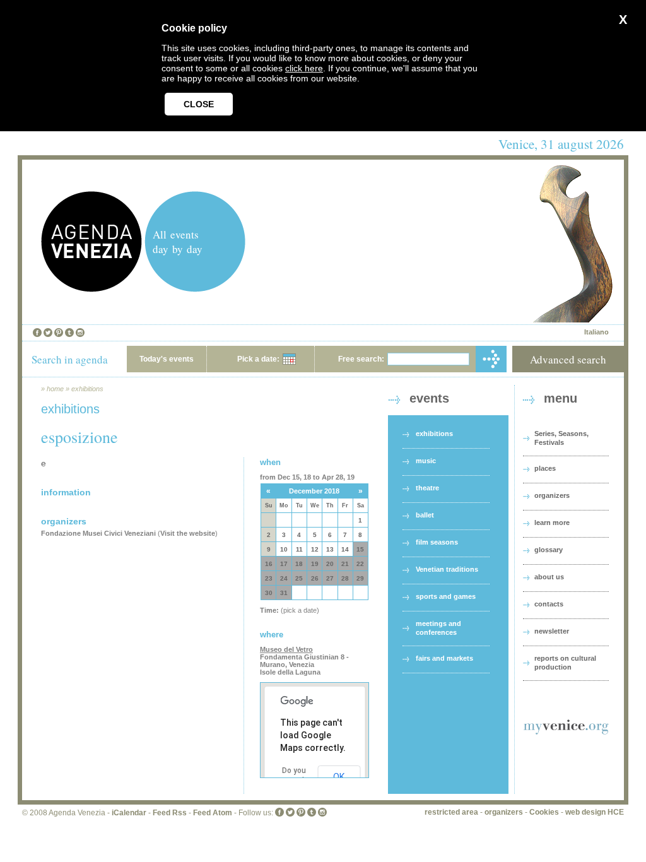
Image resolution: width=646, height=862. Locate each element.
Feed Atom (212, 812)
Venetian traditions (447, 569)
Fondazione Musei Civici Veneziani (98, 533)
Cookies (544, 812)
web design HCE (594, 812)
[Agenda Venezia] (91, 288)
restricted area (451, 812)
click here (304, 68)
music (426, 460)
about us (549, 577)
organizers (552, 495)
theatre (427, 488)
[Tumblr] (69, 332)
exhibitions (87, 389)
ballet (425, 515)
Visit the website (187, 533)
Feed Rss (170, 812)
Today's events (166, 359)
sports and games (446, 596)
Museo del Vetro (286, 649)
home (55, 389)
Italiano (596, 332)
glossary (548, 549)
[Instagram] (80, 332)
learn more (552, 522)
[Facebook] (37, 332)
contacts (548, 604)
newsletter (551, 631)
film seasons (437, 542)
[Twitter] (48, 332)
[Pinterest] (58, 332)
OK (338, 777)
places (545, 468)
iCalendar (129, 812)
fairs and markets (444, 658)
